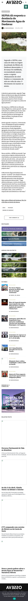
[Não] (26, 596)
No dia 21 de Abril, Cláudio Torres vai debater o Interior (12, 489)
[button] (26, 7)
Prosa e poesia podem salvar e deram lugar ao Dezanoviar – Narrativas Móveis (13, 570)
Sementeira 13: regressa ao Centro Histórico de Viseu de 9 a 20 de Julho (17, 336)
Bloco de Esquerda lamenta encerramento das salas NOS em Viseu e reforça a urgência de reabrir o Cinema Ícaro (17, 305)
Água (4, 207)
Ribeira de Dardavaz (8, 210)
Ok (14, 598)
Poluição (10, 207)
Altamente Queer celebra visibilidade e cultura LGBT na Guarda (17, 362)
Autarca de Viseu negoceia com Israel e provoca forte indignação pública (17, 375)
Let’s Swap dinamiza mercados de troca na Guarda (15, 349)
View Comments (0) (14, 217)
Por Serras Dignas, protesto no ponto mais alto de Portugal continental (16, 290)
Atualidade (5, 11)
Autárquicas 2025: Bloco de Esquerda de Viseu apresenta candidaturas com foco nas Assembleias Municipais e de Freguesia (17, 322)
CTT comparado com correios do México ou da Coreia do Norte (13, 529)
